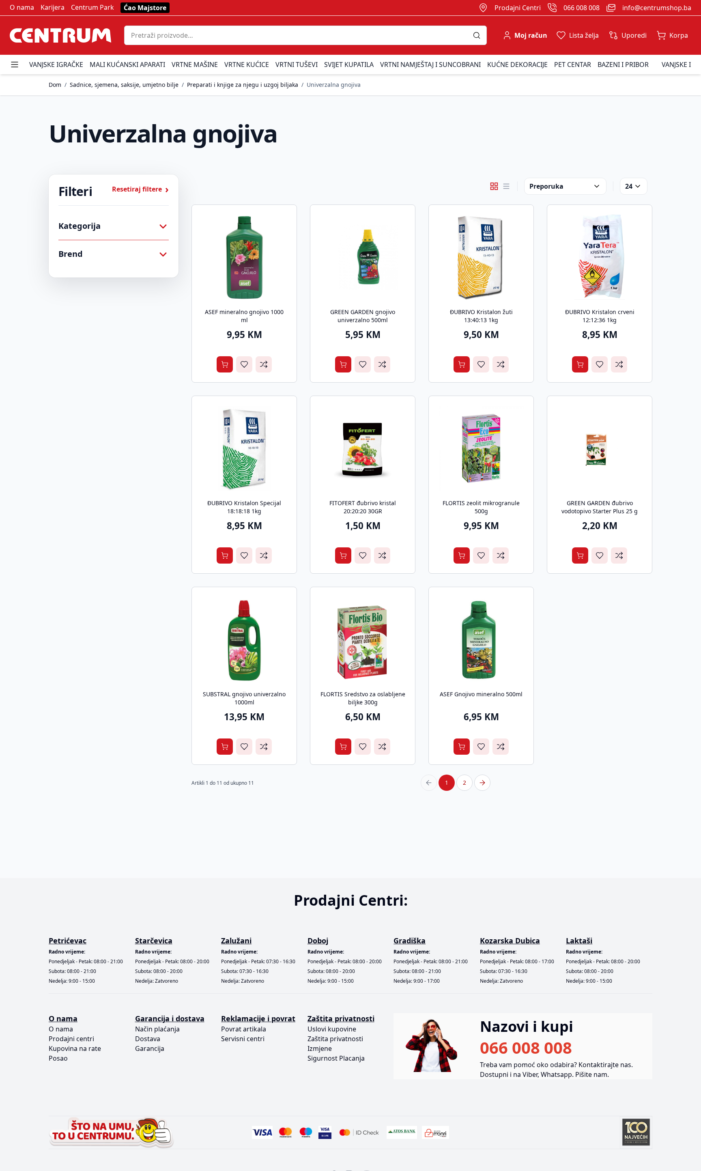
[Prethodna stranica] (429, 783)
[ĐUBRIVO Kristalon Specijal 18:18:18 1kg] (244, 448)
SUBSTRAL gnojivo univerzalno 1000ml (244, 698)
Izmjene (319, 1048)
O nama (22, 7)
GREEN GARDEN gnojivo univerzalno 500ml (362, 316)
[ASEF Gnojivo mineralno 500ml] (481, 639)
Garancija (149, 1048)
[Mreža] (494, 186)
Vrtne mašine (195, 64)
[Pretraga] (480, 35)
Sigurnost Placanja (336, 1058)
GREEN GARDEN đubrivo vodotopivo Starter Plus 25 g (599, 507)
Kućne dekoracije (517, 64)
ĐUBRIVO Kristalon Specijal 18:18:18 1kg (244, 507)
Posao (58, 1058)
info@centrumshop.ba (656, 7)
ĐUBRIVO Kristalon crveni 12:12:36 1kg (599, 316)
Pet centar (572, 64)
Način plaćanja (157, 1029)
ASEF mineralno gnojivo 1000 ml (244, 316)
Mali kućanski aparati (127, 64)
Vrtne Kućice (246, 64)
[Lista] (506, 186)
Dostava (147, 1038)
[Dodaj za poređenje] (264, 364)
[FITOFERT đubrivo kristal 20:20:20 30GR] (362, 448)
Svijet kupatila (349, 64)
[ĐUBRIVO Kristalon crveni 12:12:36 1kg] (599, 257)
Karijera (53, 7)
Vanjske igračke (56, 64)
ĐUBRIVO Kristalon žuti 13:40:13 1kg (481, 316)
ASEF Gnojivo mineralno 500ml (481, 694)
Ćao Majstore (145, 7)
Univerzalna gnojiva (334, 84)
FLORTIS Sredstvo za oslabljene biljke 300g (362, 698)
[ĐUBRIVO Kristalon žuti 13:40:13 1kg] (481, 257)
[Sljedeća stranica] (482, 783)
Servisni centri (242, 1038)
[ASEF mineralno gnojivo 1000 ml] (244, 257)
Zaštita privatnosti (335, 1038)
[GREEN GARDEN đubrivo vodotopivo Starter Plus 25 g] (599, 448)
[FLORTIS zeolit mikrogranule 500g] (481, 448)
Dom (55, 84)
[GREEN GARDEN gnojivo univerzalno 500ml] (362, 257)
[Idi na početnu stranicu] (60, 35)
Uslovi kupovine (331, 1029)
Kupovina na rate (75, 1048)
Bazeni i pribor (623, 64)
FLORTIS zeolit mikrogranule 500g (481, 507)
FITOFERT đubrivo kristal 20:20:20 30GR (362, 507)
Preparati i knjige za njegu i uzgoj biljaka (242, 84)
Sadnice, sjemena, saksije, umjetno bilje (124, 84)
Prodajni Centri (518, 7)
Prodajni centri (71, 1038)
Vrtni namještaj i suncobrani (430, 64)
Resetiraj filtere (140, 189)
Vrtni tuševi (296, 64)
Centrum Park (92, 7)
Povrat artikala (243, 1029)
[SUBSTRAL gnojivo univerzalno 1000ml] (244, 639)
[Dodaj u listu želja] (244, 364)
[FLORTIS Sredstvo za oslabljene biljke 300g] (362, 639)
